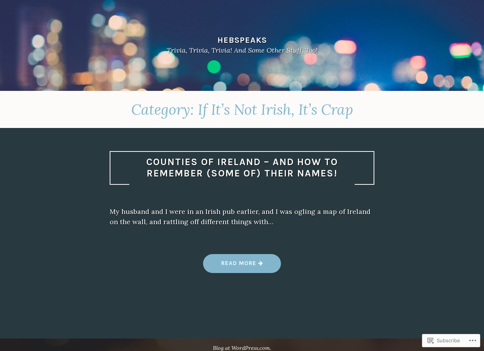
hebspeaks (242, 40)
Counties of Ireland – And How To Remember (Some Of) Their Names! (242, 167)
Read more (230, 266)
